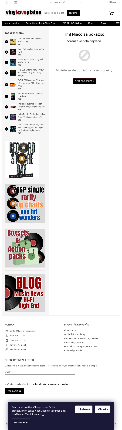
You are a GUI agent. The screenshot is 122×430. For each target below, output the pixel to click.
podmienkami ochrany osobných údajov (51, 384)
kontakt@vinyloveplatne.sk (23, 331)
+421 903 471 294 (18, 335)
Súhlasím (102, 409)
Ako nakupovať (57, 2)
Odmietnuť (84, 409)
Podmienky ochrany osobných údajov (82, 338)
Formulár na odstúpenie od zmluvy (80, 346)
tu (43, 414)
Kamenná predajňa (73, 350)
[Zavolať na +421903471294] (9, 2)
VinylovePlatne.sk (18, 345)
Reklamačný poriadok (74, 342)
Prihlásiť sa (14, 391)
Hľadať (73, 12)
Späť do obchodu (84, 81)
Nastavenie (20, 422)
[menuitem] (12, 23)
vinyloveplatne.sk (18, 349)
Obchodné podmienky (74, 334)
